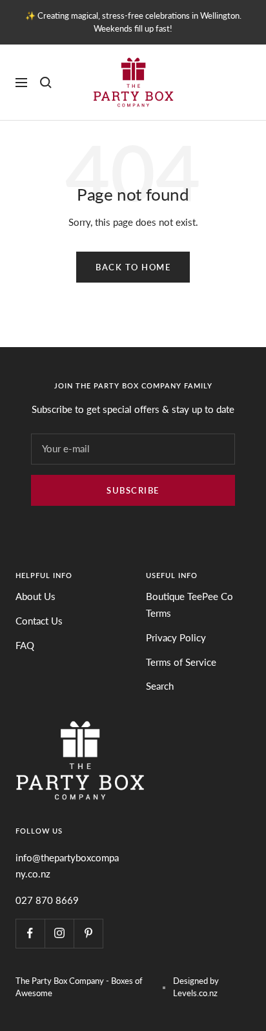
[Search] (46, 82)
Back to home (133, 267)
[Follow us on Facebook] (30, 933)
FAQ (24, 645)
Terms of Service (181, 662)
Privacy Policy (176, 637)
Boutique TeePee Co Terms (189, 604)
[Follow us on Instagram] (59, 933)
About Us (35, 596)
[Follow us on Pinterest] (88, 933)
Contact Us (39, 620)
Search (160, 686)
